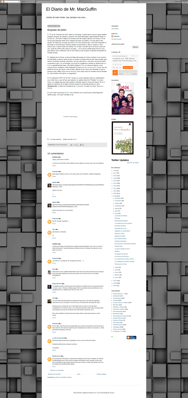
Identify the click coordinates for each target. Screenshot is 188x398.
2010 (115, 191)
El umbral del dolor (120, 226)
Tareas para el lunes (121, 264)
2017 (115, 173)
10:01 (54, 252)
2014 (115, 180)
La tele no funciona (58, 338)
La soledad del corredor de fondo (124, 261)
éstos (74, 139)
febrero (117, 275)
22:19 (54, 238)
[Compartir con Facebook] (81, 145)
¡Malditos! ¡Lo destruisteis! (122, 231)
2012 (115, 186)
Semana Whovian (118, 318)
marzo (117, 272)
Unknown (55, 171)
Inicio (78, 374)
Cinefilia (115, 300)
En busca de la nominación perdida (125, 243)
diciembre (118, 198)
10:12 (54, 263)
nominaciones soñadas (94, 67)
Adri (53, 298)
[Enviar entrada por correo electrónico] (71, 144)
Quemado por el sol (120, 228)
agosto (117, 208)
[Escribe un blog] (77, 145)
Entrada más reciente (54, 374)
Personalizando (117, 311)
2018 (115, 170)
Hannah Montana (71, 71)
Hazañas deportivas (121, 241)
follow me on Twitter (133, 163)
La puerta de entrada (121, 216)
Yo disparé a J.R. (118, 331)
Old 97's (66, 92)
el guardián (79, 86)
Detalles (117, 251)
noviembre (118, 201)
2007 (115, 280)
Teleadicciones (117, 325)
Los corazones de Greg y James (124, 259)
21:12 (54, 223)
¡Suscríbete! (114, 28)
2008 (115, 196)
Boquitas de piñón (120, 236)
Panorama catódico (119, 309)
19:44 (54, 176)
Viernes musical (118, 329)
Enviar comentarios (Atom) (63, 377)
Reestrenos (116, 313)
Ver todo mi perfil (116, 39)
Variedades (116, 327)
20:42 (54, 212)
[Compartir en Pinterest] (83, 145)
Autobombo (116, 296)
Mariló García (56, 356)
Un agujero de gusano (121, 254)
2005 (115, 285)
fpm (95, 393)
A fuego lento (118, 246)
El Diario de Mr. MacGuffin (71, 9)
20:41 (54, 196)
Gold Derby (77, 42)
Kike (53, 269)
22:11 (54, 366)
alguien (54, 182)
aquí (85, 65)
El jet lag (117, 218)
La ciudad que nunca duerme (123, 223)
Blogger (112, 393)
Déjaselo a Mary (119, 233)
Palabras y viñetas (118, 307)
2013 (115, 183)
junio (116, 213)
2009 (115, 193)
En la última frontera (121, 238)
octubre (117, 203)
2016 (115, 175)
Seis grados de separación (121, 316)
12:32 (54, 317)
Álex (53, 229)
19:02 (54, 165)
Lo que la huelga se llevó (122, 249)
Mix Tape (115, 305)
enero (117, 277)
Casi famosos (117, 298)
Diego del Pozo (56, 283)
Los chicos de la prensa (122, 256)
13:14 (54, 332)
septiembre (118, 206)
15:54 (54, 350)
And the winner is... (118, 294)
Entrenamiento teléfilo (121, 221)
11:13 (54, 278)
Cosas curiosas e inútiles (120, 302)
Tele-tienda (116, 322)
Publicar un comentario (57, 370)
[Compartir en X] (79, 145)
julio (116, 211)
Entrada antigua (101, 374)
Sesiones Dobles (118, 320)
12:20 (54, 292)
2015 (115, 178)
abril (116, 270)
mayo (116, 267)
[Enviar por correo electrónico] (75, 145)
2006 (115, 283)
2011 (115, 188)
